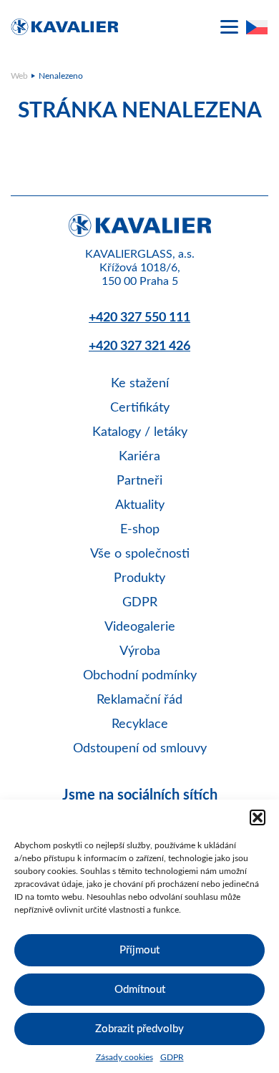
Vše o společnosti (140, 554)
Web (19, 76)
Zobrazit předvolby (139, 1029)
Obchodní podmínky (140, 675)
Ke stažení (140, 383)
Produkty (139, 578)
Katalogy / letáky (139, 432)
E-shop (140, 529)
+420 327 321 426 (139, 346)
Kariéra (139, 456)
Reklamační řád (139, 700)
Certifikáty (140, 408)
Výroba (139, 651)
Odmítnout (139, 989)
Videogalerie (139, 627)
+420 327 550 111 (139, 317)
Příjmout (139, 950)
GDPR (172, 1057)
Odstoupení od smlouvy (140, 748)
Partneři (139, 481)
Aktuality (140, 505)
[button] (257, 817)
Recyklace (140, 724)
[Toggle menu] (229, 27)
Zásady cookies (124, 1057)
